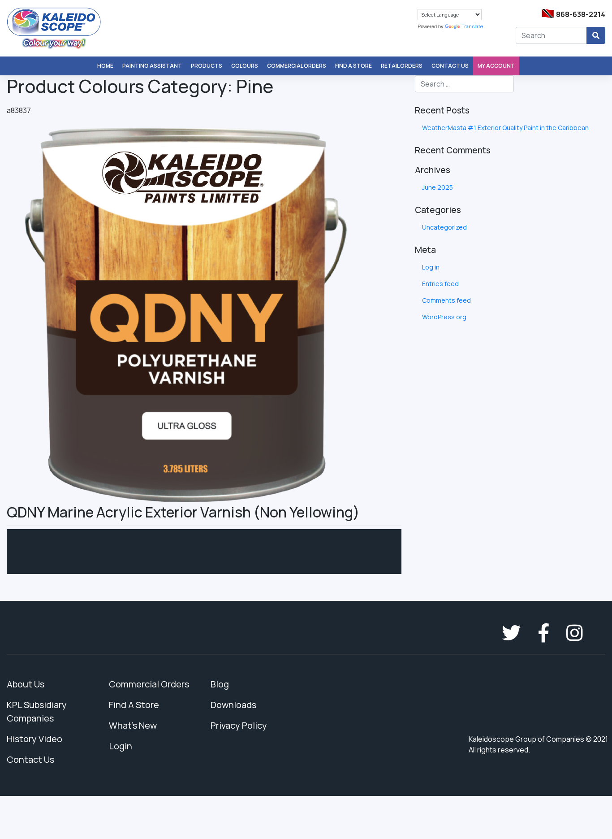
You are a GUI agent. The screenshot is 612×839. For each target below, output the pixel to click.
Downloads (233, 705)
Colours (244, 66)
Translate (472, 26)
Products (206, 66)
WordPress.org (444, 317)
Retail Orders (401, 66)
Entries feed (440, 283)
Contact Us (450, 66)
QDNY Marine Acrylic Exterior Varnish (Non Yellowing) (183, 512)
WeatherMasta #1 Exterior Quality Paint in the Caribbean (505, 127)
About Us (25, 684)
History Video (34, 739)
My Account (496, 66)
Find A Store (353, 66)
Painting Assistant (152, 66)
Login (120, 746)
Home (105, 66)
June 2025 (437, 187)
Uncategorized (444, 227)
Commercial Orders (296, 66)
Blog (220, 684)
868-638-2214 (580, 14)
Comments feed (446, 300)
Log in (431, 267)
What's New (133, 725)
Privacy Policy (239, 725)
